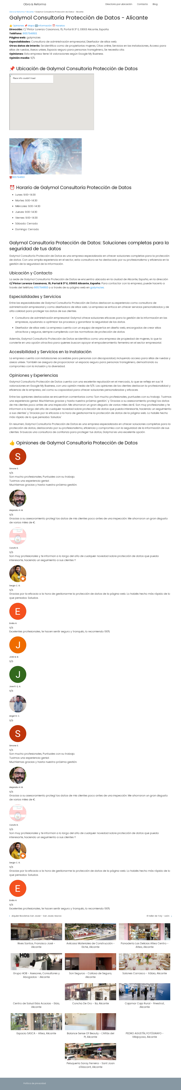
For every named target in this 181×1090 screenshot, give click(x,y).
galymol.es (97, 287)
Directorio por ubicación (118, 4)
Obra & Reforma (34, 4)
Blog (155, 4)
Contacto (142, 4)
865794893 (30, 33)
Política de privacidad (34, 1083)
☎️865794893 (17, 177)
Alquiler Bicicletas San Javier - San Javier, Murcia (36, 915)
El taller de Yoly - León (158, 915)
